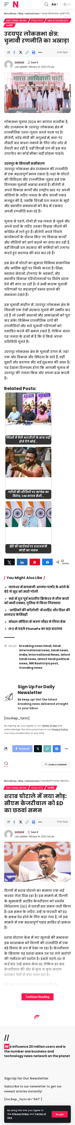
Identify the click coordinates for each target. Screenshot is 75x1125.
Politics (37, 20)
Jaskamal (19, 62)
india (23, 655)
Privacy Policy (20, 1114)
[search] (46, 4)
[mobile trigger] (7, 4)
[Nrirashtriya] (15, 4)
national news (16, 20)
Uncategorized (58, 20)
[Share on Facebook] (14, 52)
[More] (40, 52)
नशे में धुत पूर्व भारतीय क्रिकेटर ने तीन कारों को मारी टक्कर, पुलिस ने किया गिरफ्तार (36, 600)
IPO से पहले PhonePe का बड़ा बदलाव (35, 629)
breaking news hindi (35, 646)
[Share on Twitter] (21, 52)
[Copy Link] (27, 52)
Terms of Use (49, 725)
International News (44, 655)
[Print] (33, 52)
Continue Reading (37, 997)
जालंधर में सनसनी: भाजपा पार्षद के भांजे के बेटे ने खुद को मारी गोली (36, 589)
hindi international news (40, 648)
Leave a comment (58, 764)
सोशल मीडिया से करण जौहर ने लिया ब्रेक (37, 622)
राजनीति (9, 25)
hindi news (59, 650)
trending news (30, 668)
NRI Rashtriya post (43, 663)
